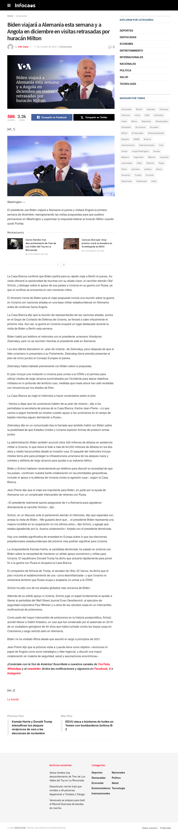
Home (10, 15)
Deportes (126, 30)
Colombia (158, 115)
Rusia (159, 169)
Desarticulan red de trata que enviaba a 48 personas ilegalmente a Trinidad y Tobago (67, 790)
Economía (126, 43)
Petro (124, 169)
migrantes (139, 157)
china (137, 115)
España (125, 139)
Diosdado (126, 127)
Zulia (153, 181)
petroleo (136, 169)
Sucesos (126, 175)
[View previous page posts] (57, 264)
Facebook (100, 669)
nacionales (127, 163)
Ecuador (154, 127)
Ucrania (150, 175)
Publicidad (165, 828)
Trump (138, 175)
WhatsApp (14, 669)
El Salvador (138, 133)
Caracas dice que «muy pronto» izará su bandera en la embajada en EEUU (97, 243)
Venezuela (141, 181)
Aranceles (127, 109)
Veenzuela (127, 181)
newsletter (34, 669)
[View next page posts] (64, 264)
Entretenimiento (131, 50)
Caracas (164, 109)
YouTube (104, 664)
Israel (124, 151)
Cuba (124, 121)
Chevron (126, 115)
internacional (128, 145)
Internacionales (131, 57)
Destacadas (21, 15)
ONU (139, 163)
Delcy (134, 121)
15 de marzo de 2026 (37, 254)
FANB (136, 139)
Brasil (139, 109)
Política (125, 70)
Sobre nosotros (149, 828)
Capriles (151, 109)
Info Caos (23, 46)
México (151, 157)
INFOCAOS (20, 827)
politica (148, 169)
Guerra (147, 139)
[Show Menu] (9, 5)
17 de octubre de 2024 (45, 46)
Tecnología (128, 83)
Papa (161, 163)
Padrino (150, 163)
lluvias (156, 151)
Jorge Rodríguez (140, 151)
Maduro (125, 157)
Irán (161, 145)
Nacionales (128, 63)
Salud (124, 77)
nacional (164, 157)
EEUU (124, 133)
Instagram (14, 673)
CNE (147, 115)
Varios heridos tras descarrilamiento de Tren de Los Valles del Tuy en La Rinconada (41, 245)
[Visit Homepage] (25, 5)
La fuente (13, 699)
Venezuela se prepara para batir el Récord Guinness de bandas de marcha (67, 804)
